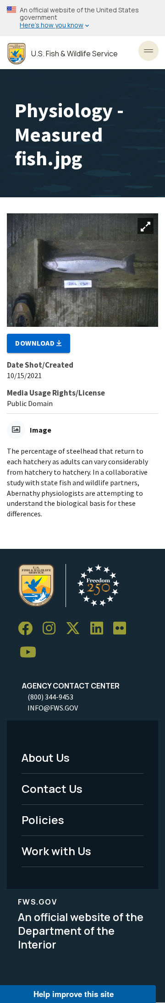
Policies (43, 819)
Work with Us (56, 850)
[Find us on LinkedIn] (100, 629)
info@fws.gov (53, 707)
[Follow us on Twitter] (76, 629)
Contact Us (52, 788)
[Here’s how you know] (82, 18)
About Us (46, 757)
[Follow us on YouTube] (31, 652)
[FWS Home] (16, 54)
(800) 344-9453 (50, 696)
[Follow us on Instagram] (52, 629)
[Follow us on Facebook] (28, 629)
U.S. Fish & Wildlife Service (74, 54)
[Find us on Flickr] (122, 629)
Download (35, 342)
